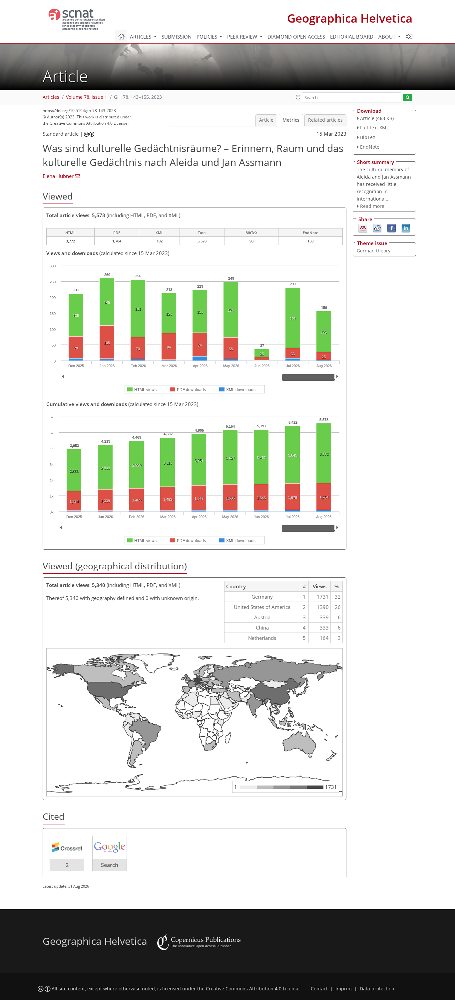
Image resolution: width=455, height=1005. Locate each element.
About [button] (387, 36)
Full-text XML (374, 127)
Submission (177, 36)
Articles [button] (141, 36)
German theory (373, 250)
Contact (319, 989)
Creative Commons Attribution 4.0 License (252, 989)
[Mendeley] (362, 227)
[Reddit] (377, 227)
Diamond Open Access (296, 36)
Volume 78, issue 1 (86, 97)
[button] (298, 97)
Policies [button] (208, 36)
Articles (51, 97)
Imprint (343, 989)
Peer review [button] (242, 36)
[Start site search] (407, 97)
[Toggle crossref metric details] (67, 847)
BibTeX (367, 137)
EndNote (369, 147)
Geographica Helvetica (349, 18)
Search (109, 865)
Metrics (290, 120)
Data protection (377, 989)
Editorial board (351, 36)
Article (266, 120)
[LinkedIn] (405, 227)
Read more (372, 206)
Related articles (325, 120)
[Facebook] (391, 227)
